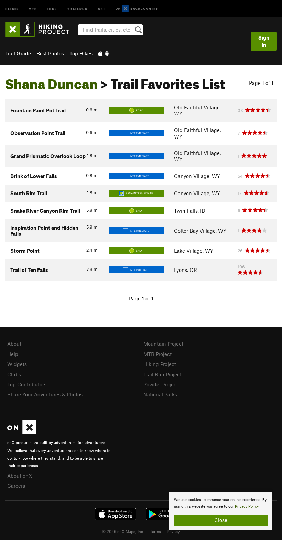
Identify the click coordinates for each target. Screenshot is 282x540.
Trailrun (77, 8)
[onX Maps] (21, 432)
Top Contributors (26, 384)
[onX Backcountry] (136, 8)
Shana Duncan (51, 81)
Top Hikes (81, 53)
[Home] (40, 29)
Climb (11, 8)
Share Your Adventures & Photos (45, 394)
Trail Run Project (162, 374)
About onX (19, 476)
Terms (155, 531)
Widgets (17, 364)
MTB (33, 8)
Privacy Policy (247, 506)
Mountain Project (163, 344)
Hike (52, 8)
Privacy (173, 531)
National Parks (160, 394)
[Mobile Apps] (103, 53)
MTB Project (157, 354)
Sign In (263, 41)
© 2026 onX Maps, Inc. (123, 531)
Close (220, 520)
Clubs (14, 374)
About (14, 344)
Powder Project (160, 384)
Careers (16, 486)
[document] (221, 511)
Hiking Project (159, 364)
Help (12, 354)
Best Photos (50, 53)
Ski (101, 8)
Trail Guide (18, 53)
